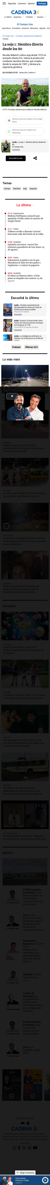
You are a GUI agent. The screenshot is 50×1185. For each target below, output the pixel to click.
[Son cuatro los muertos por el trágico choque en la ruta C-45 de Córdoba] (25, 379)
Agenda (42, 28)
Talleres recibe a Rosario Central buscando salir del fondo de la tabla (25, 232)
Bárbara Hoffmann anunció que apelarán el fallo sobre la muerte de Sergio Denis (25, 218)
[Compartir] (35, 158)
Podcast (16, 347)
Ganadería (16, 28)
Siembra (17, 188)
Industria (25, 28)
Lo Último (8, 17)
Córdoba (29, 17)
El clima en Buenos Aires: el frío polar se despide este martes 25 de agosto (25, 278)
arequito (33, 188)
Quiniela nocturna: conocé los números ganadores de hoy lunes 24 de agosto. (26, 247)
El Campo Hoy (25, 24)
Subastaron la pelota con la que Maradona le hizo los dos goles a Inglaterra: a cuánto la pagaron (24, 262)
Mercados (34, 28)
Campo (7, 188)
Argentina (17, 17)
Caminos (22, 3)
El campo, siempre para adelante (29, 36)
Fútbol (15, 229)
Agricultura (6, 28)
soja (25, 188)
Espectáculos (18, 213)
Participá (42, 3)
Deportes (12, 3)
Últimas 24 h (31, 347)
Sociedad (17, 242)
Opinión (31, 3)
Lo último (24, 205)
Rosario (40, 17)
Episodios (16, 150)
